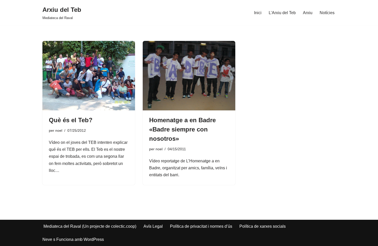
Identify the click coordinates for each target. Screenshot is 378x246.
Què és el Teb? (71, 120)
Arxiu (307, 13)
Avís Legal (153, 226)
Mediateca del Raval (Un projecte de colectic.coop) (89, 226)
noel (58, 130)
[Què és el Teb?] (88, 75)
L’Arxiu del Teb (282, 13)
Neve (47, 239)
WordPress (94, 239)
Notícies (327, 13)
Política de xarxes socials (262, 226)
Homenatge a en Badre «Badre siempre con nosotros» (182, 129)
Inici (258, 13)
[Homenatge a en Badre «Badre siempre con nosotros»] (189, 75)
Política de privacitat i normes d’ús (201, 226)
